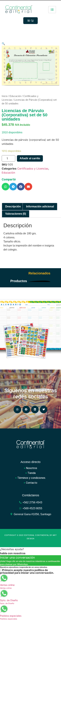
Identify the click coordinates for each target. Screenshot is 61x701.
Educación (15, 96)
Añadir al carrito (30, 158)
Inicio (4, 96)
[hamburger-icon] (52, 9)
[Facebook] (26, 409)
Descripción (13, 206)
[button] (5, 186)
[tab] (13, 206)
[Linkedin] (35, 409)
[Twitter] (43, 409)
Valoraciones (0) (15, 213)
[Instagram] (17, 409)
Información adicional (40, 206)
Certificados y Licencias (32, 168)
